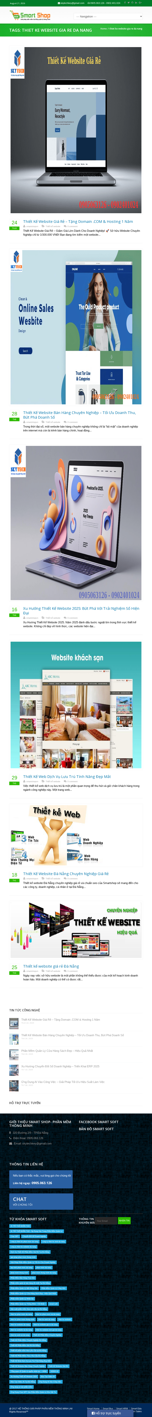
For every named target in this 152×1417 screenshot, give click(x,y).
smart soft (53, 1304)
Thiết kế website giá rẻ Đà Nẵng (51, 966)
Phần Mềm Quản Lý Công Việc (53, 1288)
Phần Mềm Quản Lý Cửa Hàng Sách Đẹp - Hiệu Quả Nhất (33, 1293)
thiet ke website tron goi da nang (48, 1330)
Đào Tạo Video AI (48, 1377)
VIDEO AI (54, 1371)
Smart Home (93, 1408)
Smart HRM (122, 1408)
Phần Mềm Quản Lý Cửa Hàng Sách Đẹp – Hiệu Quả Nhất (57, 1050)
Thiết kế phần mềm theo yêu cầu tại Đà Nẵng (28, 1351)
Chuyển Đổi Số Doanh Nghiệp (34, 1236)
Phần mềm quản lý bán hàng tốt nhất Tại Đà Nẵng (30, 1283)
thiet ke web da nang (46, 1319)
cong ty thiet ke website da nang (23, 1247)
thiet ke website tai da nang (21, 1330)
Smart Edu (136, 1408)
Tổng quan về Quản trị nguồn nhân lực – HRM (29, 1371)
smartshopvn (32, 226)
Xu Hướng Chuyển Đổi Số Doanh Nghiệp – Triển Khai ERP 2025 (60, 1066)
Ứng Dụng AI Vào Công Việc (50, 1382)
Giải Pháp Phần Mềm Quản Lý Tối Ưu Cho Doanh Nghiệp (33, 1262)
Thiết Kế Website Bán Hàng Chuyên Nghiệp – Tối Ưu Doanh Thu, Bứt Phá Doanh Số (79, 415)
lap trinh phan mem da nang (21, 1267)
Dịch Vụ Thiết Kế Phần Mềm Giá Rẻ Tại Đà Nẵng (30, 1252)
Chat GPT (15, 1236)
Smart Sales (135, 1411)
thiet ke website (65, 1319)
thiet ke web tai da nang (20, 1335)
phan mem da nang (43, 1267)
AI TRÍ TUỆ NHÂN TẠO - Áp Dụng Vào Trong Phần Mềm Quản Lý (36, 1231)
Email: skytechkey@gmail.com (33, 1143)
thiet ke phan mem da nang (21, 1314)
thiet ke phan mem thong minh (22, 1319)
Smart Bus (108, 1408)
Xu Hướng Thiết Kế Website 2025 (24, 1377)
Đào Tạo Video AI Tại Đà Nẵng (23, 1382)
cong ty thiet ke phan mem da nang (24, 1242)
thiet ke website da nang (20, 1325)
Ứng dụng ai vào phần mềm (21, 1387)
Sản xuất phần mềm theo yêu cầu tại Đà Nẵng (29, 1309)
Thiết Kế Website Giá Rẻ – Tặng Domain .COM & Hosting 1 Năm (78, 221)
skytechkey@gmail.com (72, 3)
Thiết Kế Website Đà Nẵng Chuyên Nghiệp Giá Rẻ (66, 873)
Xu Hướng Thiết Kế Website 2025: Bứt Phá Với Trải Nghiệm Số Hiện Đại (81, 611)
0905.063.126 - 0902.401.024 (105, 3)
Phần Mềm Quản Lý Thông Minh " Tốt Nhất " (28, 1304)
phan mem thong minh (19, 1273)
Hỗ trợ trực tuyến (108, 1413)
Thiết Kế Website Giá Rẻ (58, 1366)
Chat (22, 1201)
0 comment (72, 226)
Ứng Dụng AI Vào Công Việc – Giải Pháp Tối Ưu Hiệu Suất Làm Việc (63, 1081)
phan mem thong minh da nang (44, 1273)
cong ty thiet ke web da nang (53, 1242)
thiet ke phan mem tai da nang (48, 1314)
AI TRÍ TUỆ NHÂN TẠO (20, 1226)
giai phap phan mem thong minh (23, 1257)
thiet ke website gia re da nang (45, 1325)
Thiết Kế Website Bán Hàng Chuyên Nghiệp (28, 1366)
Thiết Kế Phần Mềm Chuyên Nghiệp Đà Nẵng (28, 1340)
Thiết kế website (53, 226)
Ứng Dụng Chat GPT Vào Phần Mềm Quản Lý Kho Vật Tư (33, 1392)
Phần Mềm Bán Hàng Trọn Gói (22, 1278)
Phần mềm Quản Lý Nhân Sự (22, 1299)
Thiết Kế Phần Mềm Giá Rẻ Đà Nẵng (25, 1345)
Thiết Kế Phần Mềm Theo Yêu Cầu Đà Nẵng (28, 1356)
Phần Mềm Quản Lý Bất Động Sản (24, 1288)
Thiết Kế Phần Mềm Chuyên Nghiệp (47, 1335)
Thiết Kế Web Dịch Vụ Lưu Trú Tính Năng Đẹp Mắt (67, 776)
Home (103, 28)
